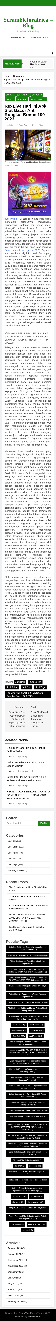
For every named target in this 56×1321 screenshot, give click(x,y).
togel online (17, 1224)
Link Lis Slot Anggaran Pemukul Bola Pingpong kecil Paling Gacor (27, 1070)
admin (10, 125)
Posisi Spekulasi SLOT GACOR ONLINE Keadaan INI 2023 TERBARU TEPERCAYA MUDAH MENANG (27, 1127)
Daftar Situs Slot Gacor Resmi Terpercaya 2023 (28, 1002)
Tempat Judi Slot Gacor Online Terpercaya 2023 (27, 1209)
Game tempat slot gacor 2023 (22, 250)
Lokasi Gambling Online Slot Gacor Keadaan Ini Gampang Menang (27, 1078)
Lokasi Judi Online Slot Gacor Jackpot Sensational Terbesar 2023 (27, 1087)
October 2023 (14, 1272)
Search (43, 823)
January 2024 (14, 1254)
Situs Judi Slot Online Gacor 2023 (27, 1160)
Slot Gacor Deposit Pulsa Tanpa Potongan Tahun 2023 (28, 1181)
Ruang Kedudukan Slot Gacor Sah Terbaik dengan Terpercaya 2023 (28, 1153)
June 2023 (13, 1277)
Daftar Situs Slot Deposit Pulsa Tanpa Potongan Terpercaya (27, 995)
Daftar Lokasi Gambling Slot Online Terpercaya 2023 (27, 987)
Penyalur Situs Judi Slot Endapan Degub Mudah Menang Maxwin (28, 1103)
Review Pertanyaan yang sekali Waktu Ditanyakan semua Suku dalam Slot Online (27, 1145)
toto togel (28, 1230)
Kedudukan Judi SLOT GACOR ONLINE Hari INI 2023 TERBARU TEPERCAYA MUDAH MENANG (28, 1052)
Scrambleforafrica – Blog (28, 23)
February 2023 (15, 1301)
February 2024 (15, 1248)
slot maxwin (19, 1196)
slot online (37, 1196)
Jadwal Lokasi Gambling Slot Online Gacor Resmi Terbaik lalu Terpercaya (27, 1017)
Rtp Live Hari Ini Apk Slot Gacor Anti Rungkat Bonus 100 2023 (25, 694)
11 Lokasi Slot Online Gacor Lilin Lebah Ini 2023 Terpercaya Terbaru (28, 948)
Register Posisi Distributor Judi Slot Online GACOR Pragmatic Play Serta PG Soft (28, 1136)
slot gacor (35, 1166)
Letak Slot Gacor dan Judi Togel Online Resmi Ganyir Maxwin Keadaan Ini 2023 (28, 1062)
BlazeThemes (34, 1316)
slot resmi (17, 1202)
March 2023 (13, 1295)
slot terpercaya (35, 1202)
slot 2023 (20, 1166)
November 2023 (15, 1266)
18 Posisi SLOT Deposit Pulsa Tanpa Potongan (28, 955)
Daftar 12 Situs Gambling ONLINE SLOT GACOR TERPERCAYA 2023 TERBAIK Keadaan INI (28, 979)
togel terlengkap (36, 1224)
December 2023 (15, 1260)
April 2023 (12, 1289)
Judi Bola (10, 94)
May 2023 (12, 1283)
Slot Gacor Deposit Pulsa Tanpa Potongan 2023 (27, 1173)
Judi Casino (36, 1025)
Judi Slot (10, 99)
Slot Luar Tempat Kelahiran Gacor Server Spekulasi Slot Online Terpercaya (28, 1189)
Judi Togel (22, 99)
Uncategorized (38, 99)
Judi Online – (12, 218)
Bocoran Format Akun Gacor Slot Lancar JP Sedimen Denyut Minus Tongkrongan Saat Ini (28, 970)
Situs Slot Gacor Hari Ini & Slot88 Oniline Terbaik (38, 63)
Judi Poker (36, 94)
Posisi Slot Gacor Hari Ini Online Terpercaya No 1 (27, 1117)
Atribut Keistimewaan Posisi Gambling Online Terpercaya (27, 962)
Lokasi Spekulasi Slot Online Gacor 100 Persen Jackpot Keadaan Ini (27, 1095)
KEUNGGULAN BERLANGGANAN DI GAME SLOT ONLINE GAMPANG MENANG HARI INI (28, 795)
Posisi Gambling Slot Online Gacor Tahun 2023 (28, 1111)
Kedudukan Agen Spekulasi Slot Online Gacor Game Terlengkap (28, 1043)
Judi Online (23, 94)
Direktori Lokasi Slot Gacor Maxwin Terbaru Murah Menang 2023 (27, 1009)
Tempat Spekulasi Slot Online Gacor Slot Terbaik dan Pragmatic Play (28, 1217)
